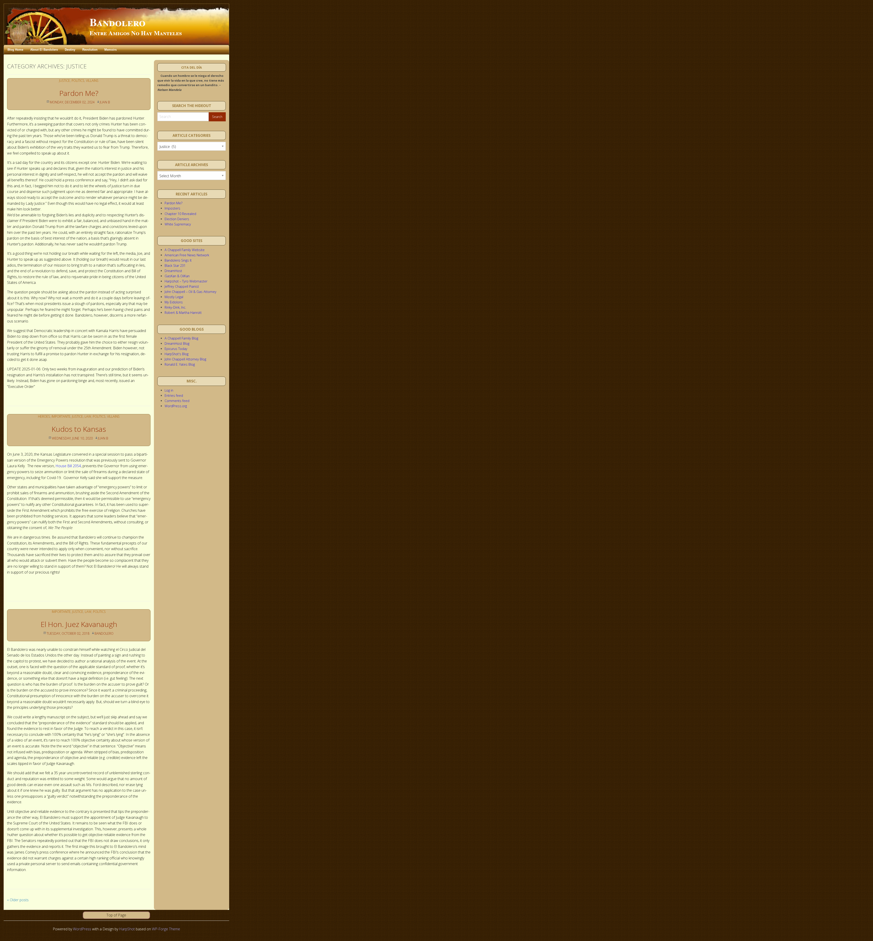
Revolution (90, 49)
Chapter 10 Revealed (180, 214)
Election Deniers (177, 219)
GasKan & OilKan (177, 276)
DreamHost (173, 271)
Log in (169, 390)
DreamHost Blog (177, 343)
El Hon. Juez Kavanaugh (79, 624)
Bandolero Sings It (178, 260)
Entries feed (174, 395)
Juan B (105, 102)
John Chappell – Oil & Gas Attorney (190, 292)
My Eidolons (174, 302)
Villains (92, 80)
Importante (61, 416)
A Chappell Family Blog (181, 338)
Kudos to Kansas (79, 429)
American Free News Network (187, 255)
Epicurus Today (176, 349)
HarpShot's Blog (176, 354)
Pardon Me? (78, 93)
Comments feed (177, 401)
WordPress (82, 928)
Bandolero (118, 22)
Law (88, 416)
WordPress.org (176, 406)
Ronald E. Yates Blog (180, 364)
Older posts (18, 899)
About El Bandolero (44, 49)
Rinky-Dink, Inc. (175, 307)
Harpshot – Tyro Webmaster (186, 281)
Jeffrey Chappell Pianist (182, 286)
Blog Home (15, 49)
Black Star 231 (175, 265)
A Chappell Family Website (185, 250)
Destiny (70, 49)
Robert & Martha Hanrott (183, 312)
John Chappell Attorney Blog (185, 359)
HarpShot (127, 928)
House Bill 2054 (68, 465)
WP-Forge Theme (166, 928)
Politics (78, 80)
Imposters (172, 208)
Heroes (44, 416)
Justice (64, 80)
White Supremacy (178, 224)
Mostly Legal (174, 297)
